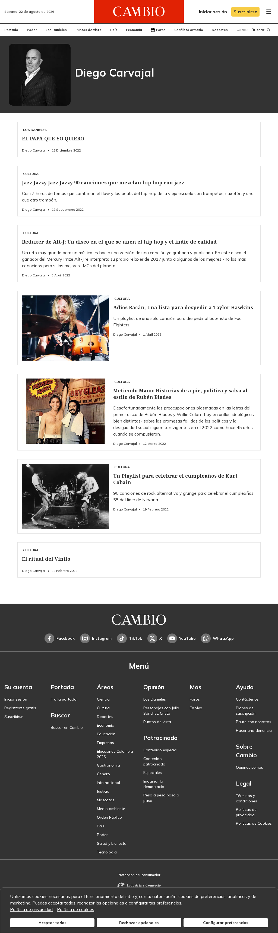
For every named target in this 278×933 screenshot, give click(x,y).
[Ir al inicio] (139, 11)
